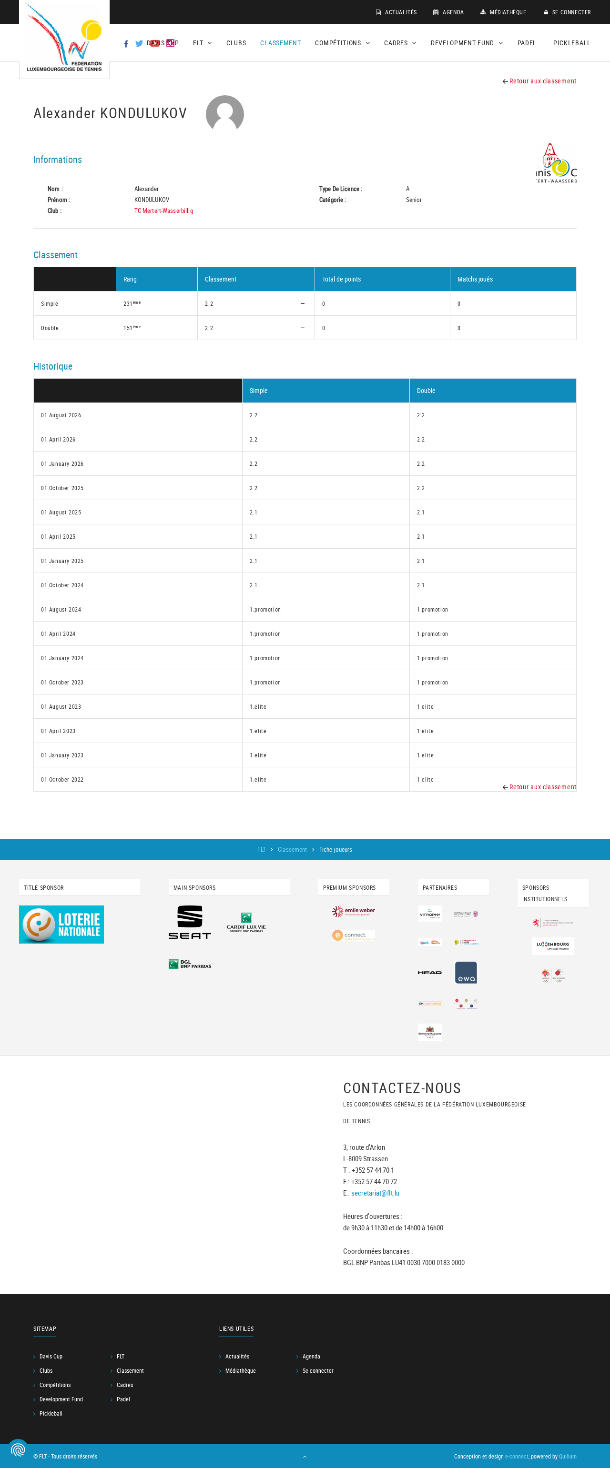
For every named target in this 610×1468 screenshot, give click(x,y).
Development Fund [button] (463, 42)
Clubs (236, 42)
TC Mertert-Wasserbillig (163, 210)
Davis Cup (163, 42)
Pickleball (572, 42)
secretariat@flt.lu (375, 1192)
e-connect (517, 1456)
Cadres (125, 1384)
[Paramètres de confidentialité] (18, 1450)
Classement (280, 42)
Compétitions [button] (339, 42)
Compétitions (55, 1384)
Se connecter (570, 12)
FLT (262, 849)
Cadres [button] (396, 42)
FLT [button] (199, 42)
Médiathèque (507, 12)
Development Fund (61, 1399)
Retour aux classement (542, 80)
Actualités (400, 12)
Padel (527, 42)
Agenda (452, 12)
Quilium (568, 1456)
